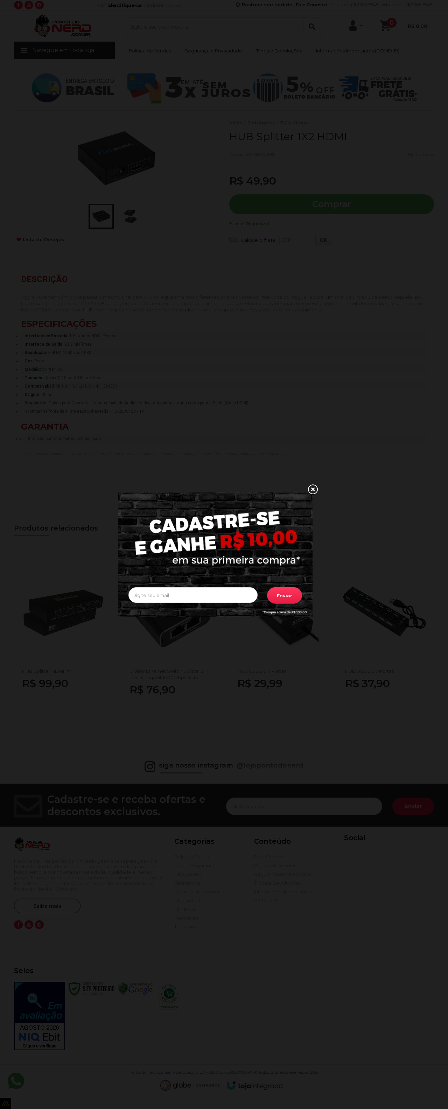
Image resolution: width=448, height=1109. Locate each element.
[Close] (312, 489)
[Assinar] (284, 595)
